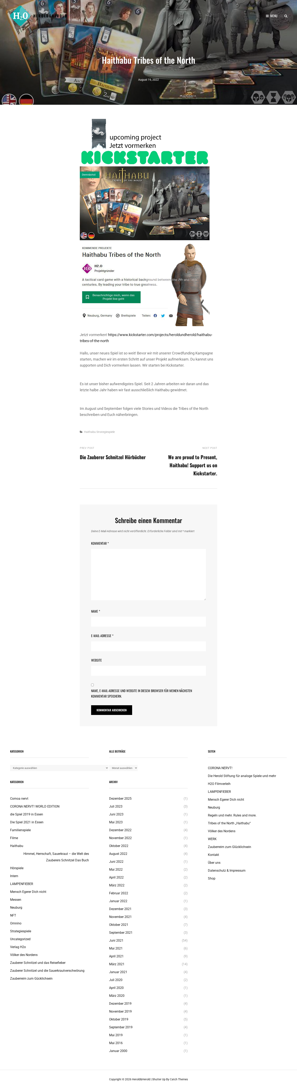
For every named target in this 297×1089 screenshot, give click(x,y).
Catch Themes (179, 1079)
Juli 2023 (115, 806)
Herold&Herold (50, 15)
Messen (15, 900)
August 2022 (118, 854)
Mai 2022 (116, 869)
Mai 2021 (116, 948)
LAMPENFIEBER (21, 884)
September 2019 (121, 1027)
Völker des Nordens (24, 955)
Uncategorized (20, 939)
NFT (13, 915)
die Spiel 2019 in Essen (26, 814)
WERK (212, 839)
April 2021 (116, 956)
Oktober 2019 (118, 1019)
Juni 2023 (116, 814)
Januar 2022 (118, 901)
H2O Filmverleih (219, 784)
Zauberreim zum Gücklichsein (31, 978)
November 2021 (120, 917)
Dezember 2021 (120, 909)
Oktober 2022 (118, 846)
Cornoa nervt (19, 798)
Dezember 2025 (120, 798)
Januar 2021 (118, 972)
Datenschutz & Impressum (226, 870)
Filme (14, 838)
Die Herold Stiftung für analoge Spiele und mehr (242, 776)
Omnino (15, 923)
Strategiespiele (105, 431)
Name (95, 611)
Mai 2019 (116, 1035)
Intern (14, 876)
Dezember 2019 (120, 1003)
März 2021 (116, 964)
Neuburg (16, 907)
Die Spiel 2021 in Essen (26, 822)
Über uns (214, 863)
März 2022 (116, 885)
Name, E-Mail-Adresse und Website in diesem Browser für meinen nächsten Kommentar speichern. (141, 693)
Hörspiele (16, 868)
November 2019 (120, 1011)
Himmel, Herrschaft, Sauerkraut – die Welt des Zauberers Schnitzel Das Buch (56, 857)
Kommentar (100, 543)
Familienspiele (20, 830)
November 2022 (120, 838)
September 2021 (121, 933)
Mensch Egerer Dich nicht (28, 892)
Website (96, 660)
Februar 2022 (118, 893)
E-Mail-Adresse (102, 635)
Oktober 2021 (118, 925)
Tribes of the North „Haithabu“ (229, 823)
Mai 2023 (116, 822)
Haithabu (90, 431)
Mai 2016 (116, 1043)
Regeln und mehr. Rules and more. (232, 815)
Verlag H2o (18, 947)
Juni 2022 (116, 862)
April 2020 (116, 988)
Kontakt (213, 855)
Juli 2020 (115, 980)
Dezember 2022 (120, 830)
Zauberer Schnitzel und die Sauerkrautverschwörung (47, 971)
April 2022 (116, 877)
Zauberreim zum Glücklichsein (229, 847)
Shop (211, 878)
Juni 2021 (116, 940)
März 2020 (116, 996)
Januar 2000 (118, 1051)
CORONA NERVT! (220, 768)
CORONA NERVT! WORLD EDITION (34, 806)
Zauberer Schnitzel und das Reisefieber (37, 963)
